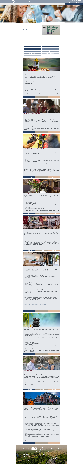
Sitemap (54, 460)
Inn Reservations (55, 457)
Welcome (54, 453)
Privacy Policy (54, 458)
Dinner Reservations (55, 456)
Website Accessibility (55, 459)
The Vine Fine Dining (55, 455)
